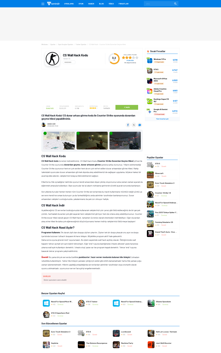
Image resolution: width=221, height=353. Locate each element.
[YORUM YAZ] (140, 126)
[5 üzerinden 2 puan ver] (126, 57)
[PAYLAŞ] (128, 126)
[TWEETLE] (134, 126)
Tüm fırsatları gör (162, 119)
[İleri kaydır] (140, 141)
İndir (127, 107)
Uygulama (69, 4)
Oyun (81, 4)
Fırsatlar (123, 4)
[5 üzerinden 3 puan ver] (130, 57)
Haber (91, 4)
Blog (101, 4)
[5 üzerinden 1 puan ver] (123, 57)
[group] (92, 141)
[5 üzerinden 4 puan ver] (133, 57)
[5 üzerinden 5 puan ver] (136, 57)
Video (111, 4)
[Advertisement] (91, 87)
